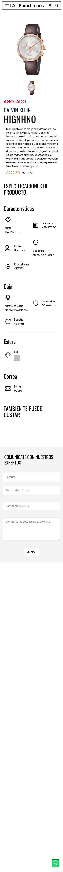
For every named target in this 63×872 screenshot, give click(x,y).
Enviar (31, 551)
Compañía (18, 506)
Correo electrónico (17, 490)
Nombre (10, 477)
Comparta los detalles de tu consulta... (29, 521)
